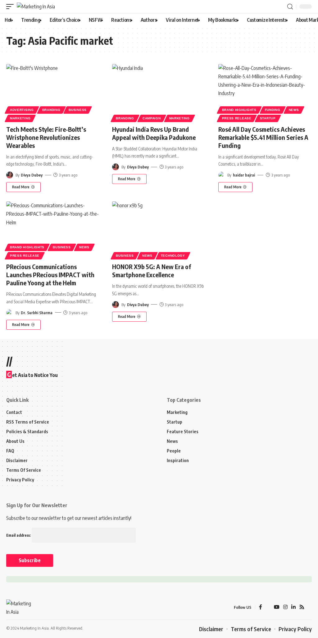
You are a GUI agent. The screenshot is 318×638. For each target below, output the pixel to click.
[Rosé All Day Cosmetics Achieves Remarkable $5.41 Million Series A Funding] (265, 92)
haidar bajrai (244, 174)
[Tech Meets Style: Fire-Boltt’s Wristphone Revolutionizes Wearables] (53, 92)
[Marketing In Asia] (36, 6)
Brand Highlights (239, 110)
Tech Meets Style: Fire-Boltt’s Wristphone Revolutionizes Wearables (46, 137)
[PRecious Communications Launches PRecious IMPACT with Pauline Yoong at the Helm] (53, 229)
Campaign (152, 118)
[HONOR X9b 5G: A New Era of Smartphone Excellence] (159, 229)
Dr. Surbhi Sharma (36, 312)
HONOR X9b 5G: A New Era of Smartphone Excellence (151, 270)
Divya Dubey (32, 174)
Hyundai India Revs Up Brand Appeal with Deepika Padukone (154, 133)
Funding (272, 110)
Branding (51, 110)
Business (78, 110)
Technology (173, 255)
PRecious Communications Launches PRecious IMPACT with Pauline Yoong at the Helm (50, 275)
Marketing (20, 118)
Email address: (19, 535)
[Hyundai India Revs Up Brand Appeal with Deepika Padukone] (159, 92)
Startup (268, 118)
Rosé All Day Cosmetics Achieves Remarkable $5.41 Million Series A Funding (263, 137)
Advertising (22, 110)
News (294, 110)
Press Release (237, 118)
